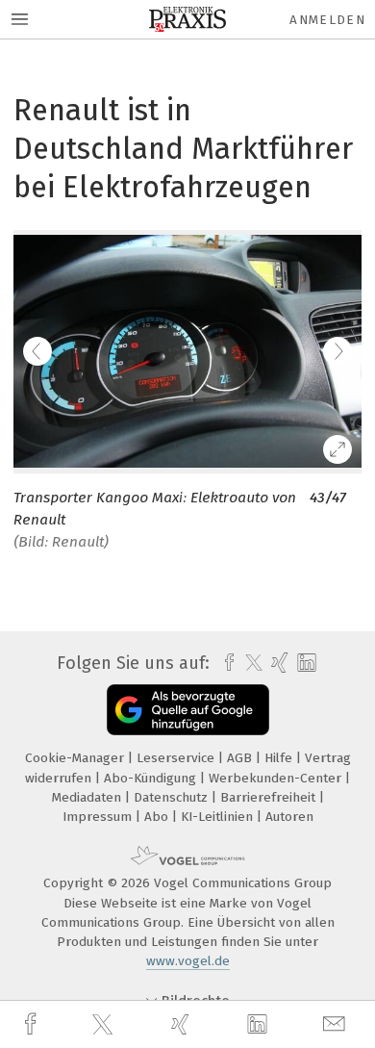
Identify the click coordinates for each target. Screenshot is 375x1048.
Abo (158, 816)
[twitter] (104, 1024)
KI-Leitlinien (219, 816)
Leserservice (177, 758)
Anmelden (327, 20)
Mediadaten (88, 797)
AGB (241, 758)
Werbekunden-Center (277, 778)
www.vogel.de (188, 961)
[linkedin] (259, 1024)
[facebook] (32, 1024)
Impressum (99, 816)
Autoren (289, 816)
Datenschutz (173, 797)
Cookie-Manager (76, 758)
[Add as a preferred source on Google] (188, 709)
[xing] (182, 1024)
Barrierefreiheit (269, 797)
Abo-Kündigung (152, 778)
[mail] (336, 1024)
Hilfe (280, 758)
